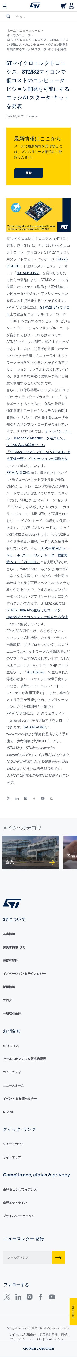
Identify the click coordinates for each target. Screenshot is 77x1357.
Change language (38, 1348)
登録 (29, 173)
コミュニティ (12, 1072)
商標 (64, 1334)
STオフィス (11, 1045)
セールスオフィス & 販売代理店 (24, 1058)
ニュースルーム (13, 1085)
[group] (30, 852)
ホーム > (12, 30)
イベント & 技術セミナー (20, 1098)
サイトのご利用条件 (22, 1334)
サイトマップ (12, 1157)
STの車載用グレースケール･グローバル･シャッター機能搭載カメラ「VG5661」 (37, 555)
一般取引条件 (12, 1013)
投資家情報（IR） (15, 947)
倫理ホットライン (15, 1202)
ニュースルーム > (31, 30)
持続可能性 (10, 960)
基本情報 (9, 934)
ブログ (7, 1000)
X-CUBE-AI (35, 672)
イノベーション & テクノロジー (24, 973)
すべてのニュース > (20, 35)
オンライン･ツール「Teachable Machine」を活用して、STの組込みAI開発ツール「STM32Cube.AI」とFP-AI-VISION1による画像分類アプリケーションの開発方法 (38, 445)
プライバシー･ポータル (18, 1216)
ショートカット (13, 1144)
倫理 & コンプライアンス (20, 1189)
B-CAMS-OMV (28, 273)
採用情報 (9, 987)
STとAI (8, 1112)
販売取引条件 (49, 1334)
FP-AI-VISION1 (18, 472)
